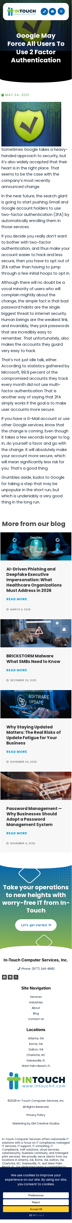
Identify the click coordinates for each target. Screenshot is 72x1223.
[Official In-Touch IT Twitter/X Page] (16, 977)
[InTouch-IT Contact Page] (52, 11)
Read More (16, 599)
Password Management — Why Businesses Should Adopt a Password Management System (34, 816)
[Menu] (61, 11)
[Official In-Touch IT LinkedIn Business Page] (10, 977)
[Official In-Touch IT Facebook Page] (4, 977)
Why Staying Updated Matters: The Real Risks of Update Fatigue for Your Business (33, 735)
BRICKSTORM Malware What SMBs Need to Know (33, 658)
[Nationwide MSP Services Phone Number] (44, 11)
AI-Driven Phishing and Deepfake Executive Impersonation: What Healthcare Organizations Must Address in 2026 (34, 579)
